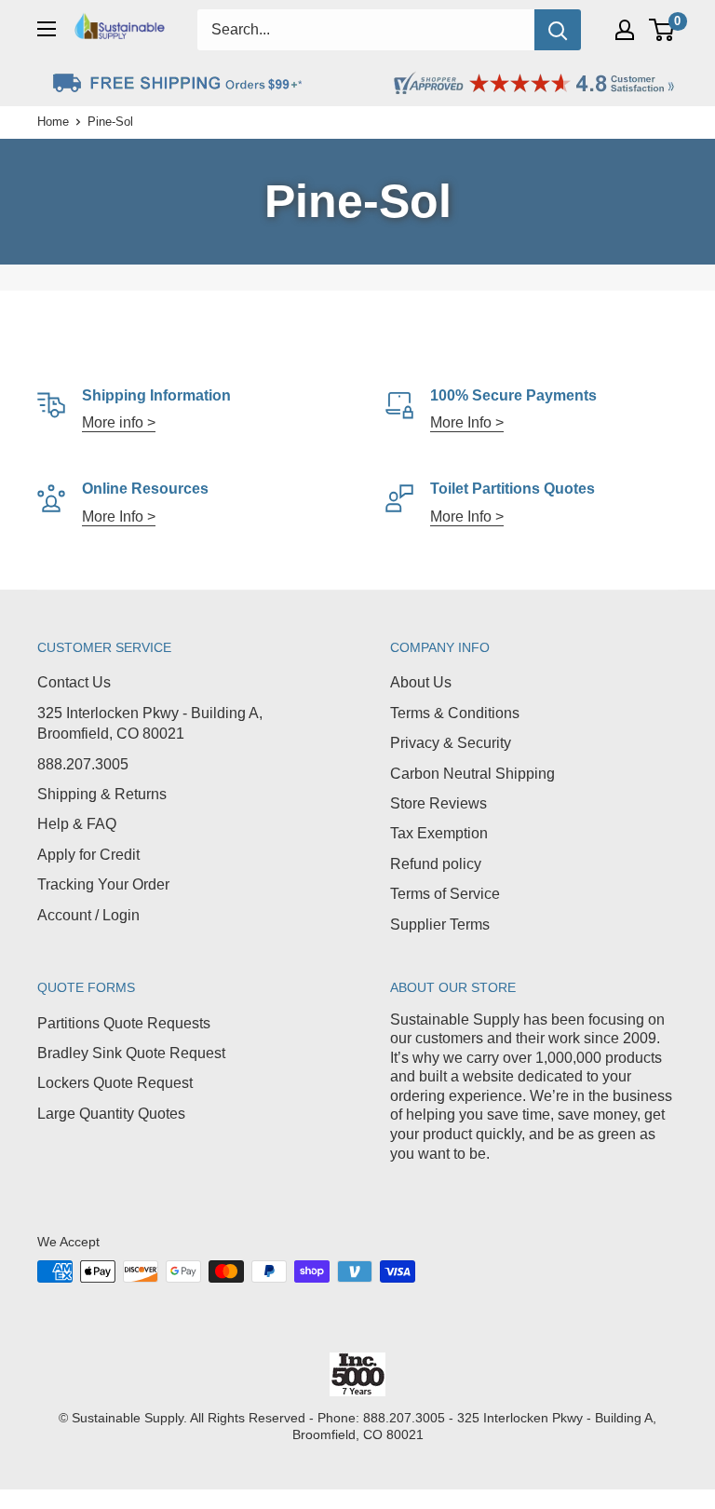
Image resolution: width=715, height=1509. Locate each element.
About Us (421, 682)
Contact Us (74, 682)
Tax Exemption (439, 833)
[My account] (624, 30)
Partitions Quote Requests (123, 1023)
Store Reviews (438, 803)
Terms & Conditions (454, 713)
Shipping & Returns (102, 794)
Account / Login (88, 915)
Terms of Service (445, 894)
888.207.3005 (82, 764)
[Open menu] (46, 28)
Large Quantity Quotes (111, 1114)
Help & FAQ (76, 824)
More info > (118, 422)
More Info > (467, 422)
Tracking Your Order (103, 884)
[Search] (557, 29)
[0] (662, 30)
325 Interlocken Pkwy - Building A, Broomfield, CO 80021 (150, 723)
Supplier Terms (440, 924)
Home (53, 122)
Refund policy (435, 864)
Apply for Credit (88, 855)
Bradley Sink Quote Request (131, 1053)
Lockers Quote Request (115, 1083)
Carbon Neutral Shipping (472, 774)
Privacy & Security (450, 743)
